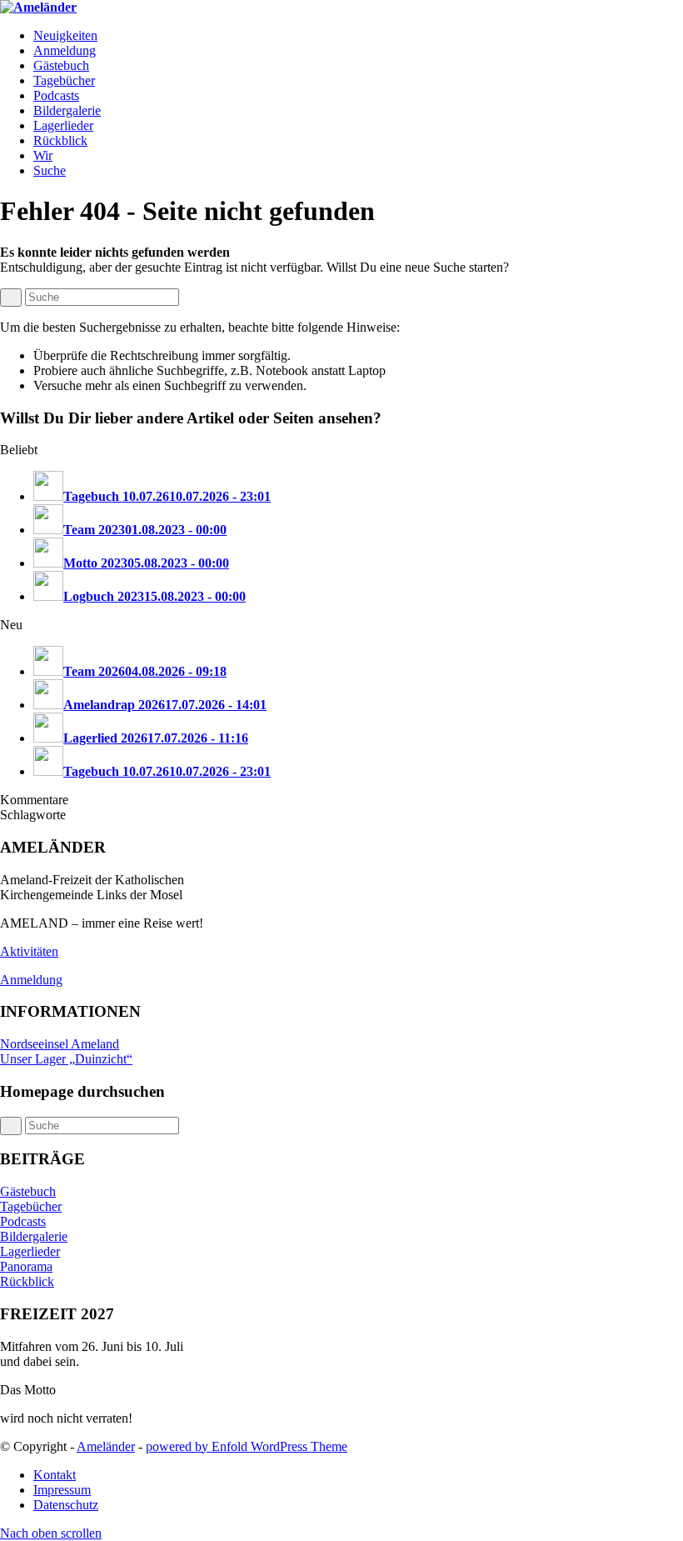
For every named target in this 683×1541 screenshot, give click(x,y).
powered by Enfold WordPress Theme (246, 1446)
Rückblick (27, 1281)
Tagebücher (31, 1206)
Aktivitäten (29, 951)
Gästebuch (28, 1191)
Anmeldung (31, 980)
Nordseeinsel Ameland (59, 1044)
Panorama (26, 1266)
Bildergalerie (33, 1236)
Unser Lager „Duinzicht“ (66, 1059)
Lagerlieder (30, 1251)
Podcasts (23, 1221)
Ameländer (106, 1446)
